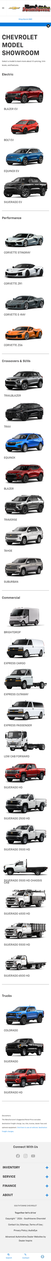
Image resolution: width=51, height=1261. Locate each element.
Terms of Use (36, 1225)
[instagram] (25, 1156)
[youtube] (33, 1156)
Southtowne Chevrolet (35, 1219)
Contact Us (13, 1225)
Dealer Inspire (25, 1241)
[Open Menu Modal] (3, 8)
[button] (48, 25)
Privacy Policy (20, 1231)
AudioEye (32, 1231)
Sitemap (24, 1225)
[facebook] (18, 1156)
